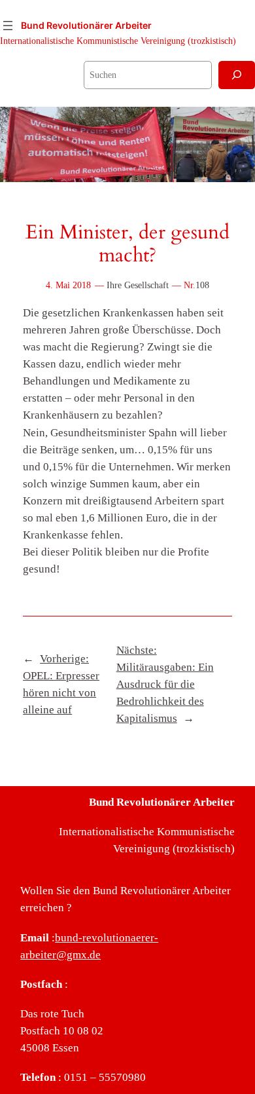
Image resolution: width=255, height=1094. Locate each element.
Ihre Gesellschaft (138, 285)
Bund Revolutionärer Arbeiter (86, 25)
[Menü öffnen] (8, 25)
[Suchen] (236, 75)
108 (202, 285)
